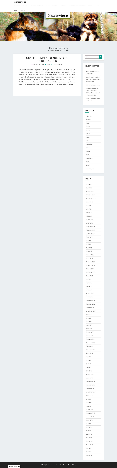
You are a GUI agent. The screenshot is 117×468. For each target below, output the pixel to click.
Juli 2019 (88, 424)
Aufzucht (63, 6)
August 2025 (89, 202)
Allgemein (89, 116)
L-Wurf (88, 148)
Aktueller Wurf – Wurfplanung (78, 6)
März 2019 (89, 438)
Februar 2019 (89, 441)
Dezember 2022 (90, 300)
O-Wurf (88, 162)
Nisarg (74, 465)
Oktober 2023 (90, 269)
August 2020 (89, 395)
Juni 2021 (88, 360)
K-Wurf (88, 141)
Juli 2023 (88, 279)
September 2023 (90, 272)
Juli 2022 (88, 318)
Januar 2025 (89, 223)
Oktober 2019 (90, 416)
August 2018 (89, 445)
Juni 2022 (88, 321)
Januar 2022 (89, 335)
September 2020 (90, 392)
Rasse (47, 6)
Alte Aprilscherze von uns (93, 85)
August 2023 (89, 276)
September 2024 (90, 233)
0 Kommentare (57, 64)
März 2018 (89, 455)
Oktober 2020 (90, 388)
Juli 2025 (88, 205)
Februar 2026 (89, 191)
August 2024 (89, 237)
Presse (97, 6)
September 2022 (90, 311)
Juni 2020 (88, 402)
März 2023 (89, 290)
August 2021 (89, 353)
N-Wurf (88, 155)
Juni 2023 (88, 283)
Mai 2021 (88, 364)
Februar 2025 (89, 219)
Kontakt (23, 10)
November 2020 (90, 385)
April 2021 (89, 367)
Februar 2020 (89, 409)
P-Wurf (88, 165)
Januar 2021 (89, 378)
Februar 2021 (89, 374)
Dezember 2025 (90, 195)
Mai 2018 (88, 448)
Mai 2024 (88, 244)
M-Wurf (88, 151)
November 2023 (90, 265)
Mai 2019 (88, 431)
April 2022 (89, 325)
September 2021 (90, 350)
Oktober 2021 (90, 346)
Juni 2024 (88, 240)
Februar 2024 (89, 255)
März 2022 (89, 328)
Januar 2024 (89, 258)
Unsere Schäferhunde (36, 6)
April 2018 (89, 452)
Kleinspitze (54, 6)
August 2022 (89, 314)
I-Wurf (88, 134)
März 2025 (89, 216)
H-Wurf (88, 130)
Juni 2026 (88, 184)
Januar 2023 (89, 297)
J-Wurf (88, 137)
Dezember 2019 (90, 413)
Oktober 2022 (90, 307)
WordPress (63, 465)
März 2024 (89, 251)
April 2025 (89, 212)
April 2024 (89, 248)
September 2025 (90, 198)
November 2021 (90, 343)
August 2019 (89, 420)
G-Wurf (88, 126)
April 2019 (89, 434)
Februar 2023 (89, 293)
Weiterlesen (47, 89)
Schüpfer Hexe (20, 2)
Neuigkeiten (17, 6)
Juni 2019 (88, 427)
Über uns (25, 6)
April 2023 (89, 286)
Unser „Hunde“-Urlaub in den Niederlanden (46, 59)
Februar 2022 (89, 332)
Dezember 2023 (90, 262)
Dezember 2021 (90, 339)
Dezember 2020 (90, 381)
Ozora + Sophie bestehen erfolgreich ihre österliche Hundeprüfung (93, 79)
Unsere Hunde (90, 169)
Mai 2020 (88, 406)
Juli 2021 (88, 357)
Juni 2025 (88, 209)
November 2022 (90, 304)
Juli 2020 (88, 399)
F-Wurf (88, 123)
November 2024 (90, 230)
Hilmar (49, 64)
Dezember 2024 (90, 226)
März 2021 (89, 371)
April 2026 (89, 188)
